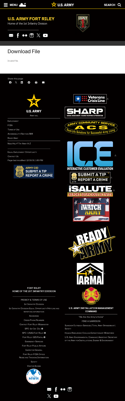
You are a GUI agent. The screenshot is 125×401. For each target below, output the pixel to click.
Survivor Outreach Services (78, 325)
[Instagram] (31, 35)
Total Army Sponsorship (103, 325)
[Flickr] (24, 35)
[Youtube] (45, 35)
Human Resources (73, 333)
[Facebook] (17, 35)
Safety (34, 361)
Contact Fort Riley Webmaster (34, 324)
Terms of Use (13, 129)
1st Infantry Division (34, 304)
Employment (13, 121)
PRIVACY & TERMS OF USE (34, 300)
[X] (16, 82)
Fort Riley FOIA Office (34, 354)
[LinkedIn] (21, 82)
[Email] (11, 35)
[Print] (36, 82)
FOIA (10, 125)
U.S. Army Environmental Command (81, 337)
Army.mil (34, 115)
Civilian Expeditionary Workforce (98, 333)
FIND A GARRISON (91, 321)
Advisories (34, 316)
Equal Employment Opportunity (22, 152)
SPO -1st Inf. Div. (33, 328)
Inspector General (33, 350)
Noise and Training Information (34, 357)
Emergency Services (34, 341)
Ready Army (13, 138)
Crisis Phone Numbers (34, 320)
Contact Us (13, 156)
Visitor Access (34, 366)
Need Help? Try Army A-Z (19, 143)
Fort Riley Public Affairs (34, 345)
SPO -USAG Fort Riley (33, 333)
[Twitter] (38, 35)
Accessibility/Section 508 (20, 134)
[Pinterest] (29, 82)
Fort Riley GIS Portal (33, 337)
